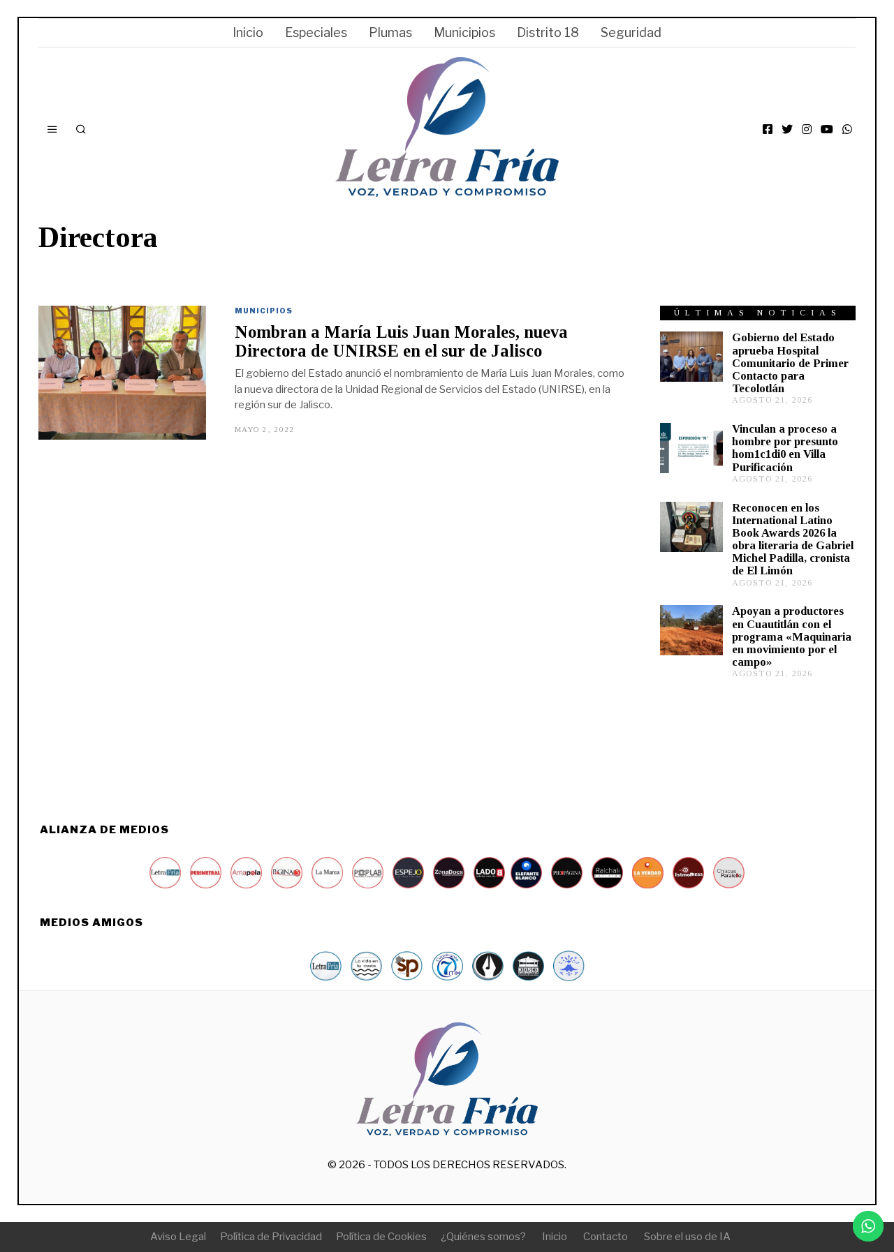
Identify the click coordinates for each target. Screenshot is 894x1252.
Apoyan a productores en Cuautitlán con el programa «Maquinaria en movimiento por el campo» (791, 636)
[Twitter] (787, 129)
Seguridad (631, 32)
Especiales (316, 32)
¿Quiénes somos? (483, 1236)
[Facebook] (767, 129)
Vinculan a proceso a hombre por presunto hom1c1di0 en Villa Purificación (785, 447)
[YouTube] (827, 129)
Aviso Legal (178, 1236)
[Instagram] (806, 129)
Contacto (605, 1236)
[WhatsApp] (847, 129)
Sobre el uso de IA (687, 1236)
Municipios (464, 32)
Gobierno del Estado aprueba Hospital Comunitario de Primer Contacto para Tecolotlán (790, 363)
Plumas (390, 32)
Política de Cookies (381, 1236)
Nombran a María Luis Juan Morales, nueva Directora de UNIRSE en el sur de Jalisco (401, 341)
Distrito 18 (548, 32)
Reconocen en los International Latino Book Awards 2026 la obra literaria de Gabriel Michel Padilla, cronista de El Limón (792, 539)
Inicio (248, 32)
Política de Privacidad (271, 1236)
